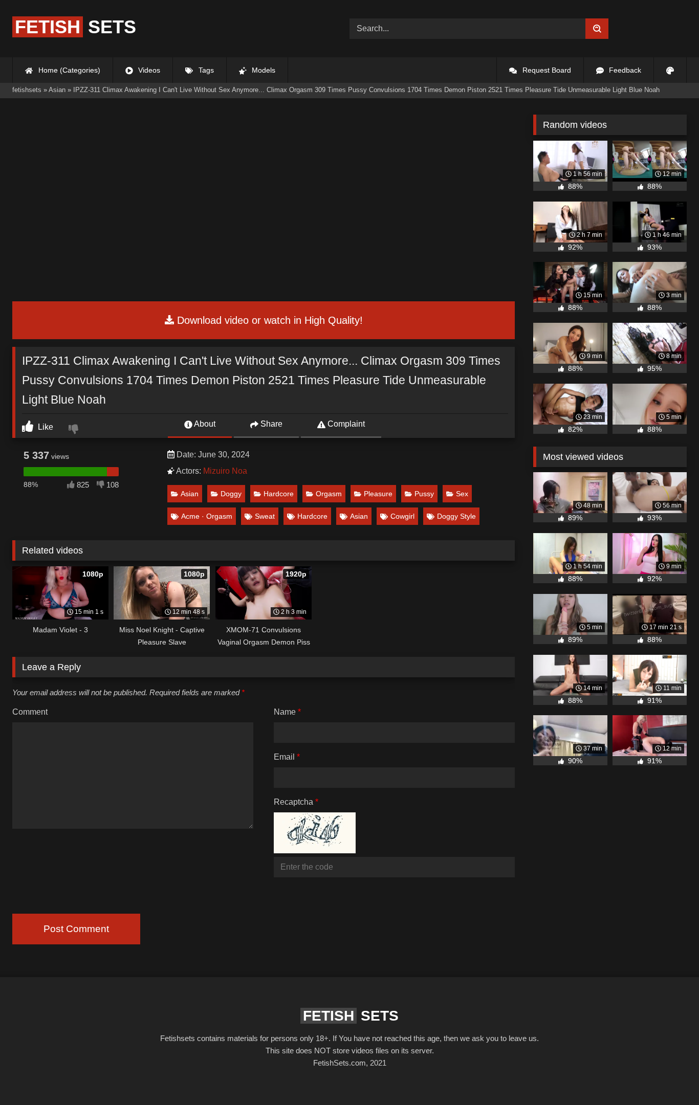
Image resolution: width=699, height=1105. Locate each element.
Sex (462, 494)
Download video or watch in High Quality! (268, 320)
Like (44, 427)
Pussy (424, 494)
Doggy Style (456, 516)
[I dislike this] (75, 430)
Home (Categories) (68, 70)
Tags (205, 70)
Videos (148, 70)
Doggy (231, 494)
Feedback (624, 70)
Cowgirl (402, 516)
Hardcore (279, 494)
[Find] (596, 28)
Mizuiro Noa (225, 471)
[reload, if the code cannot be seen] (315, 850)
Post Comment (76, 928)
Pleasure (378, 494)
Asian (190, 494)
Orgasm (329, 494)
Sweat (265, 516)
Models (262, 70)
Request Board (545, 70)
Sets (75, 26)
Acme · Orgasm (206, 516)
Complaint (345, 423)
